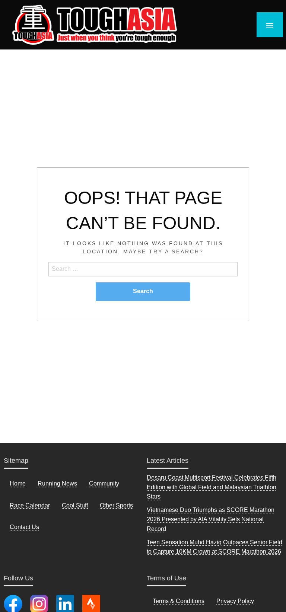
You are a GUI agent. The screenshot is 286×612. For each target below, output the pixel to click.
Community (104, 483)
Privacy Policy (235, 601)
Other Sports (116, 505)
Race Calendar (30, 505)
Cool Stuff (75, 505)
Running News (57, 483)
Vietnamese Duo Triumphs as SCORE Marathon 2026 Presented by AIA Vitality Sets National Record (210, 519)
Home (18, 483)
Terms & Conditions (178, 601)
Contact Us (24, 527)
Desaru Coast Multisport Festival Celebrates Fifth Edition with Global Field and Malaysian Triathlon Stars (211, 487)
